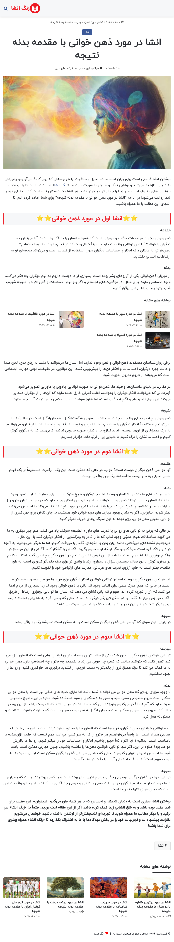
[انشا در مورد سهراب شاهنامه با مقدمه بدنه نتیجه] (108, 887)
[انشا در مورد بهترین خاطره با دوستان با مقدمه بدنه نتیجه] (152, 887)
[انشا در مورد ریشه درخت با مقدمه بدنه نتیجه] (65, 887)
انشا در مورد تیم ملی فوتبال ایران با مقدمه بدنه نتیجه (22, 906)
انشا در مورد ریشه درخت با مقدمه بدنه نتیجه (65, 904)
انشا (110, 22)
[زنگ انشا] (25, 8)
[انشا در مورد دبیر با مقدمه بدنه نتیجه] (157, 319)
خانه (118, 22)
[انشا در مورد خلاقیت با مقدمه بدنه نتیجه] (71, 319)
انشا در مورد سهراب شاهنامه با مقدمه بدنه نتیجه (111, 906)
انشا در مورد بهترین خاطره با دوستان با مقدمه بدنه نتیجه (153, 906)
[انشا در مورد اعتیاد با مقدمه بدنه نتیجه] (157, 340)
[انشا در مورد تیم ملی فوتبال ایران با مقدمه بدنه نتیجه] (21, 887)
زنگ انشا (61, 185)
